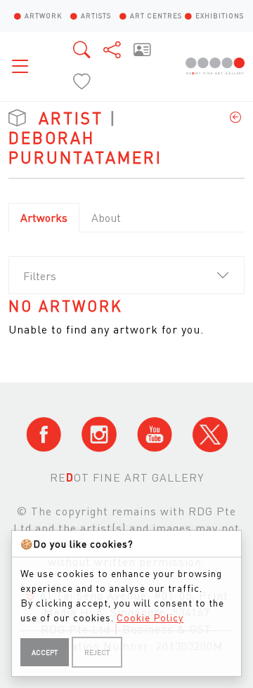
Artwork (43, 15)
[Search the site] (82, 50)
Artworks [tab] (43, 217)
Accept (45, 652)
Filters (39, 275)
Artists (96, 15)
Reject (97, 652)
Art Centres (156, 15)
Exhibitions (219, 15)
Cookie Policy (150, 617)
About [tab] (106, 217)
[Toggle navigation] (24, 66)
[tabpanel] (126, 318)
